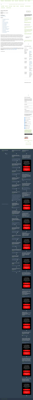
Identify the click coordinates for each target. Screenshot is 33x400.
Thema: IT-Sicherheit (4, 27)
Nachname (25, 104)
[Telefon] (24, 2)
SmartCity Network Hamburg (27, 122)
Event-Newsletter (15, 48)
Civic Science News (27, 119)
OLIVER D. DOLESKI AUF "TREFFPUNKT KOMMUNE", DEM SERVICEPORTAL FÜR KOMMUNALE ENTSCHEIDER (15, 232)
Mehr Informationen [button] (26, 165)
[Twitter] (27, 2)
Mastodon (5, 49)
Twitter (11, 49)
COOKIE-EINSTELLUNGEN (28, 144)
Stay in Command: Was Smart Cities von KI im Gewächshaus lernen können (28, 27)
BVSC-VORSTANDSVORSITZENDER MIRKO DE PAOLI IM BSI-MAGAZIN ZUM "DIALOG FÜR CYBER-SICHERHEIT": (16, 174)
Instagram (16, 49)
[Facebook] (26, 2)
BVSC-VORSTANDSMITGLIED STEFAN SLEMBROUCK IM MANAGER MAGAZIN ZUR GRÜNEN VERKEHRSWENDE (16, 259)
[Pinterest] (17, 51)
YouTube (13, 49)
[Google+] (19, 51)
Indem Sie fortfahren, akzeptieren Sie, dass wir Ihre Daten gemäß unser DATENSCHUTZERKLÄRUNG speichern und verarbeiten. (28, 131)
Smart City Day (27, 128)
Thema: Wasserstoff (4, 32)
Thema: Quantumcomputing (5, 29)
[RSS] (32, 2)
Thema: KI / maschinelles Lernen (5, 28)
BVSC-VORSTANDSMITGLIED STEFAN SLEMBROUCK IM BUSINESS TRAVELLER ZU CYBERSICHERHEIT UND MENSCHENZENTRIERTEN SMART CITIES (28, 19)
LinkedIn (7, 49)
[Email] (22, 51)
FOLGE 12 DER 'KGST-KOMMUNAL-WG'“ (25, 187)
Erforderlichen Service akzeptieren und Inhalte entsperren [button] (26, 169)
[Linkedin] (31, 2)
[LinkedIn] (20, 51)
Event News (27, 120)
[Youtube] (28, 2)
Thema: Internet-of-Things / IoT (5, 26)
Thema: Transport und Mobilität (5, 31)
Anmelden (28, 11)
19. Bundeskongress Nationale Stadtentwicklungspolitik (30, 63)
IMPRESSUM (25, 140)
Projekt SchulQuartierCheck (27, 125)
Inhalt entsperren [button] (26, 205)
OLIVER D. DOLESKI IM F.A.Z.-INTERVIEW (15, 271)
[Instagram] (29, 2)
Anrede (25, 109)
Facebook (9, 49)
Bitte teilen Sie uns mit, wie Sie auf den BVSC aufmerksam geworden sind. (28, 115)
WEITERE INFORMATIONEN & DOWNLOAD (16, 215)
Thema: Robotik (4, 30)
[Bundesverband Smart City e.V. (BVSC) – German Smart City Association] (16, 4)
